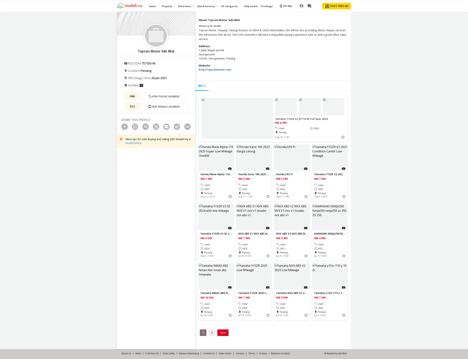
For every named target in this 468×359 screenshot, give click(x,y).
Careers (240, 353)
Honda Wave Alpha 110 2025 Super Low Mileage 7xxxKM (216, 174)
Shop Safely (169, 353)
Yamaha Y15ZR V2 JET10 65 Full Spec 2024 (301, 119)
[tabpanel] (273, 221)
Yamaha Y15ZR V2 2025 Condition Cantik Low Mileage (330, 174)
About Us (126, 353)
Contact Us (209, 353)
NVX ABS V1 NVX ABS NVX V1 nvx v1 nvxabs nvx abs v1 (254, 233)
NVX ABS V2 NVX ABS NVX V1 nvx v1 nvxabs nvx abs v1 (291, 233)
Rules (138, 353)
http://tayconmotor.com (215, 69)
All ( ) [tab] (201, 86)
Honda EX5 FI (284, 174)
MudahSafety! (133, 143)
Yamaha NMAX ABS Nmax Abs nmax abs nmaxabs (216, 293)
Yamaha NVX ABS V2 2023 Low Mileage (291, 293)
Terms (251, 353)
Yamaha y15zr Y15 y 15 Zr (330, 293)
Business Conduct (280, 353)
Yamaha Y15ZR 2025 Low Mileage (254, 293)
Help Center (225, 353)
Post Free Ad (151, 353)
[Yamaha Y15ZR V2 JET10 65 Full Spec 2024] (237, 118)
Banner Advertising (189, 353)
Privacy (263, 353)
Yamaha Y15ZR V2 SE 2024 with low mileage (216, 233)
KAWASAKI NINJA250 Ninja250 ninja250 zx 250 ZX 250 (330, 233)
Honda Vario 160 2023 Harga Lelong (254, 174)
